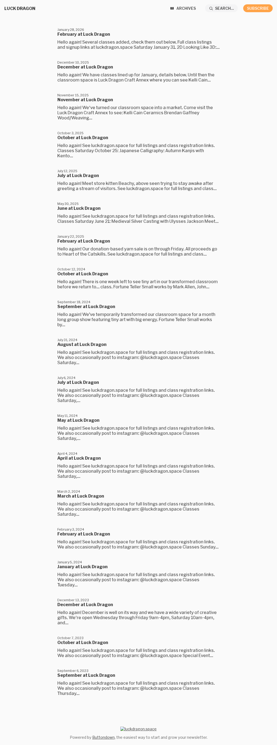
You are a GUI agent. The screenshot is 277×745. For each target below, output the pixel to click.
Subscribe (258, 8)
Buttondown (103, 737)
